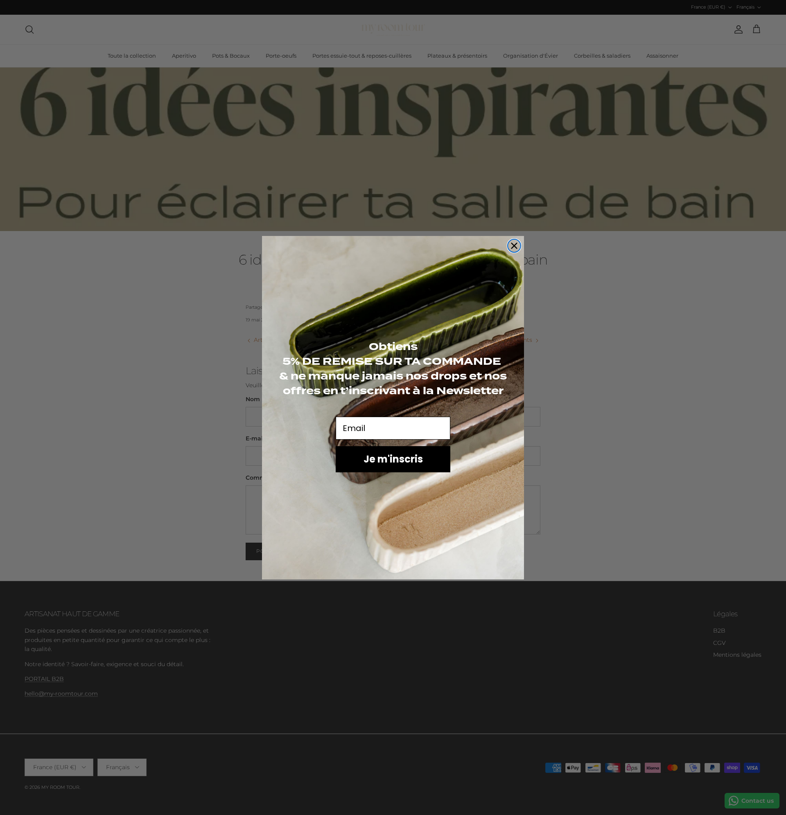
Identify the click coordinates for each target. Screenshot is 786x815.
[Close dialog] (514, 245)
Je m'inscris (393, 459)
